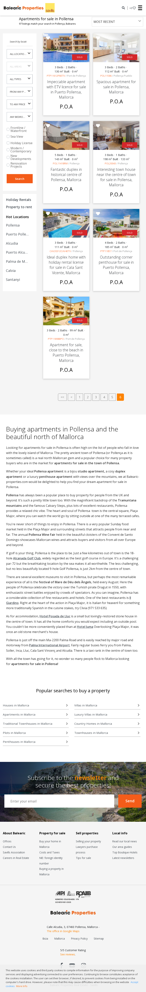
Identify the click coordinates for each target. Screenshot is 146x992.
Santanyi (13, 279)
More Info (21, 986)
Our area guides (122, 847)
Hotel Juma (85, 627)
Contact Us (9, 847)
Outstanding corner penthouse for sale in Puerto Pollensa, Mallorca (116, 265)
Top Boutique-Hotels (124, 852)
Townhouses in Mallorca (91, 733)
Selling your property (88, 841)
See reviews (67, 954)
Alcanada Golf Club (27, 558)
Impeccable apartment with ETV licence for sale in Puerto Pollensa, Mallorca (66, 89)
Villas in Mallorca (85, 705)
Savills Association (14, 852)
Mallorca (59, 938)
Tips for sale (83, 858)
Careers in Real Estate (16, 858)
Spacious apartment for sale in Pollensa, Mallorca (116, 87)
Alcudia (12, 243)
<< (62, 397)
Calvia (11, 270)
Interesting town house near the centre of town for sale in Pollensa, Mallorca (116, 177)
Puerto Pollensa (17, 234)
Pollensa (13, 225)
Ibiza (45, 938)
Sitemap (99, 938)
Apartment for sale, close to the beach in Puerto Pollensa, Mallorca (66, 352)
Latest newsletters (123, 858)
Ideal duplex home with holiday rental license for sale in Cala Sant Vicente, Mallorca (66, 265)
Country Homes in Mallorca (93, 723)
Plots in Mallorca (14, 733)
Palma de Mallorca (17, 261)
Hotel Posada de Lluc (55, 616)
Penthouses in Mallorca (19, 742)
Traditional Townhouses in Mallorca (27, 723)
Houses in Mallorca (16, 705)
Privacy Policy (79, 938)
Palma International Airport (49, 645)
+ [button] (130, 8)
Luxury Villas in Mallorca (90, 714)
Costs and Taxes (49, 852)
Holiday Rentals (18, 199)
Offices (7, 841)
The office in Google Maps (63, 931)
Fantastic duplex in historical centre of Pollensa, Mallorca (66, 174)
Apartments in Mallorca (19, 714)
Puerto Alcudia (17, 252)
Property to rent (19, 207)
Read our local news (124, 841)
